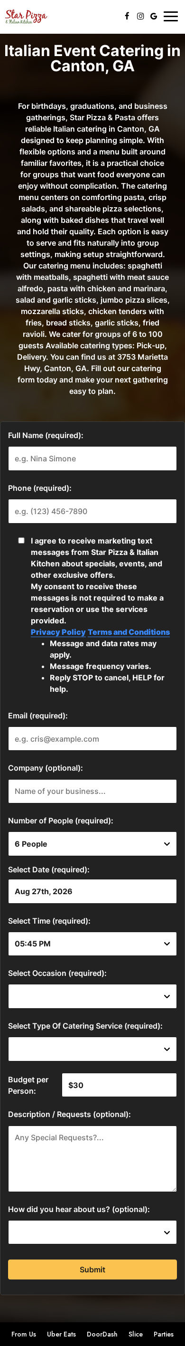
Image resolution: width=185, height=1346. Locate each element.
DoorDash (101, 1334)
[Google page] (153, 16)
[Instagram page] (140, 16)
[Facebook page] (127, 16)
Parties (164, 1334)
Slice (134, 1334)
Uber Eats (60, 1334)
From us (22, 1334)
